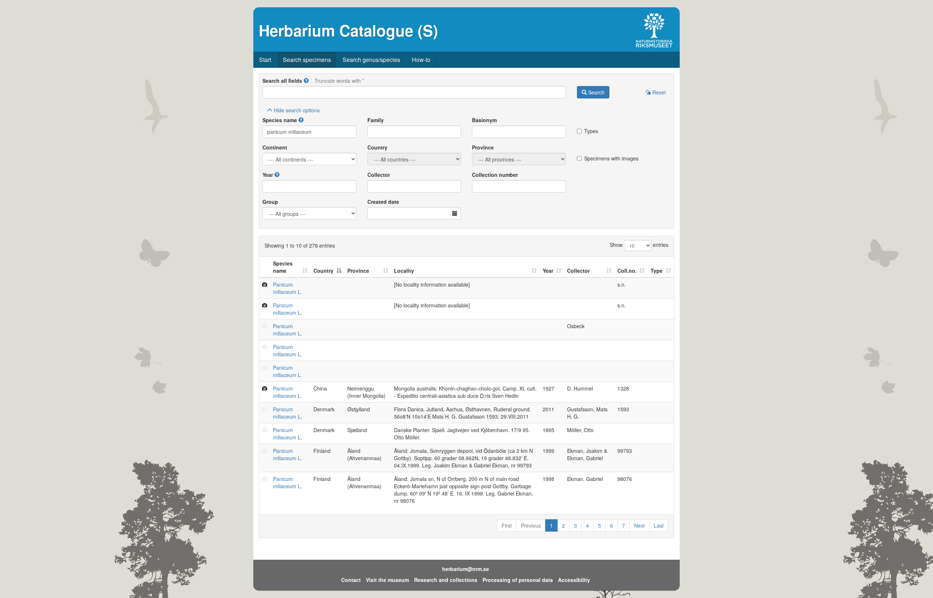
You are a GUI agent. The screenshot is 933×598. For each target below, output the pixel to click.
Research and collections (445, 579)
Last (659, 525)
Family (375, 120)
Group (270, 201)
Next (639, 525)
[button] (306, 80)
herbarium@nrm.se (465, 568)
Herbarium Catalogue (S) (348, 30)
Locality (404, 270)
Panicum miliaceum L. (287, 288)
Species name (279, 120)
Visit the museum (387, 579)
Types (591, 131)
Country (377, 147)
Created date (383, 201)
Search (596, 92)
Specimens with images (611, 158)
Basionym (484, 120)
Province (483, 147)
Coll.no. (627, 270)
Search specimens (307, 59)
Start (265, 59)
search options (297, 110)
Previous (531, 525)
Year (267, 174)
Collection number (495, 174)
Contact (351, 579)
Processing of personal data (518, 579)
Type (657, 270)
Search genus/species (371, 59)
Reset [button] (658, 92)
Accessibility (574, 579)
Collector (378, 174)
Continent (274, 147)
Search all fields (282, 80)
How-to (421, 59)
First (506, 525)
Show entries (639, 244)
